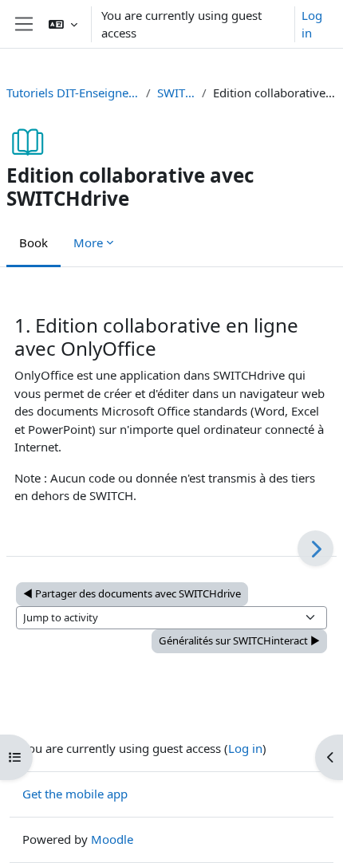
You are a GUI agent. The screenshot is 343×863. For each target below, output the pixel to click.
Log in (312, 24)
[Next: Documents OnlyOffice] (315, 548)
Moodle (112, 839)
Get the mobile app (75, 794)
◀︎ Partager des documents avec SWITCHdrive (132, 593)
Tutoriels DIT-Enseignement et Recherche (73, 92)
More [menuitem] (88, 242)
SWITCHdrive (176, 92)
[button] (63, 24)
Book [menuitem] (33, 242)
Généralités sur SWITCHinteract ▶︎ (239, 640)
